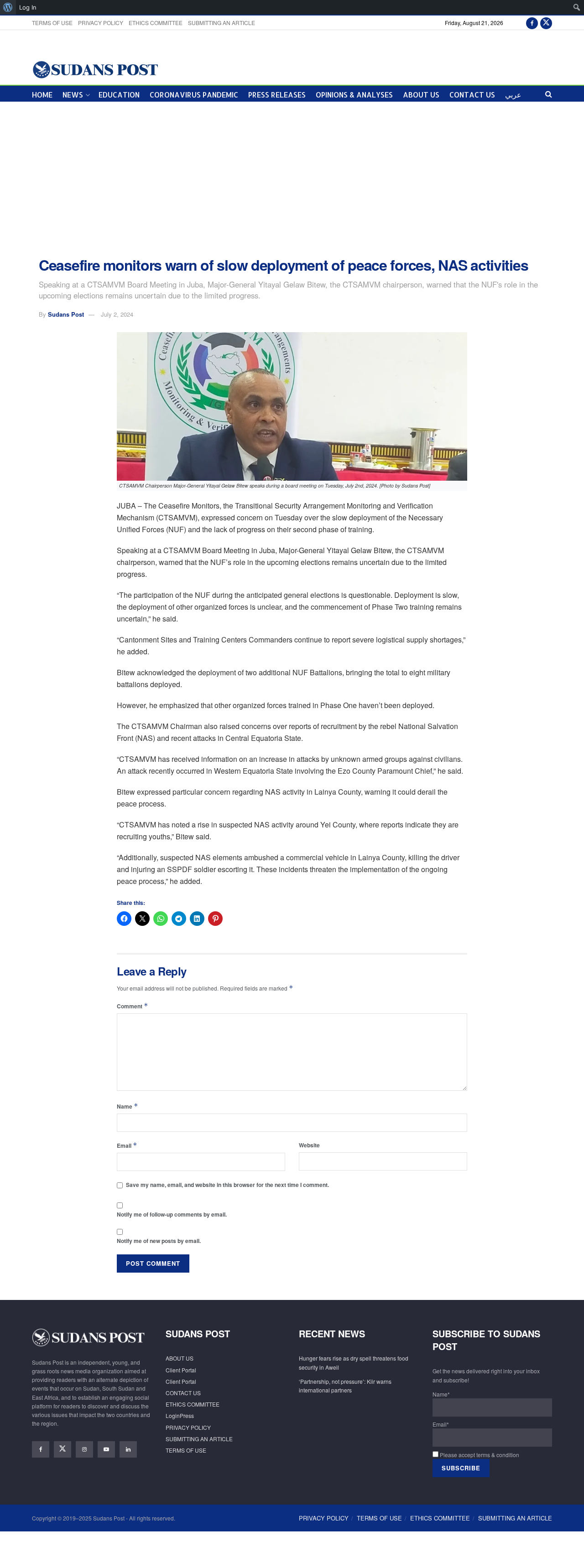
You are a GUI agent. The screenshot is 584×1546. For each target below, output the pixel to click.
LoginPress (180, 1415)
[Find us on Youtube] (106, 1449)
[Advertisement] (292, 179)
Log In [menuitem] (27, 7)
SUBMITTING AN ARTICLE (221, 22)
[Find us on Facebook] (532, 22)
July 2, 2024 (117, 314)
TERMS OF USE (52, 22)
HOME (42, 94)
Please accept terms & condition (478, 1455)
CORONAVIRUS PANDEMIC (194, 94)
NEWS (73, 94)
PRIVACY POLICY (100, 22)
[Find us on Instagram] (84, 1449)
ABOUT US (421, 94)
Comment (132, 1006)
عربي (513, 94)
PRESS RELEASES (277, 94)
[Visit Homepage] (95, 69)
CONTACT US (472, 94)
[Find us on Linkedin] (128, 1449)
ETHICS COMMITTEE (155, 22)
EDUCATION (119, 94)
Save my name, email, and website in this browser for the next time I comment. (227, 1185)
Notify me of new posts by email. (159, 1241)
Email (127, 1145)
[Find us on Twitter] (546, 22)
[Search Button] (548, 94)
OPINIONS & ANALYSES (354, 94)
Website (309, 1145)
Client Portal (181, 1370)
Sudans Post (66, 314)
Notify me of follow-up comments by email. (172, 1214)
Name (127, 1106)
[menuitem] (8, 7)
